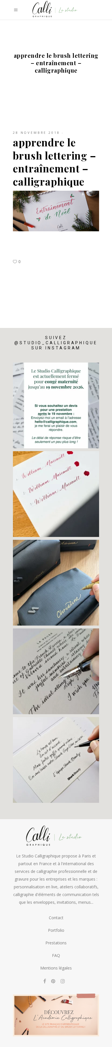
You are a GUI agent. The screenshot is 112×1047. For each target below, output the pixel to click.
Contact (56, 917)
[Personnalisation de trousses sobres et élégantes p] (56, 583)
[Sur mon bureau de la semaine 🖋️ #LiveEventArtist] (56, 671)
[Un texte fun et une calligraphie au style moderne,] (56, 760)
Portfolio (56, 930)
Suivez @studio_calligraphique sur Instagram (56, 342)
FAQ (56, 955)
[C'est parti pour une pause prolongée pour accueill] (56, 405)
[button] (12, 1040)
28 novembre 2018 (36, 132)
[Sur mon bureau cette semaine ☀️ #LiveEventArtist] (56, 494)
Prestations (56, 943)
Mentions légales (56, 968)
